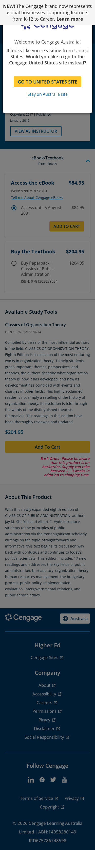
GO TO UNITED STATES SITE (47, 82)
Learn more (69, 19)
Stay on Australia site (48, 94)
